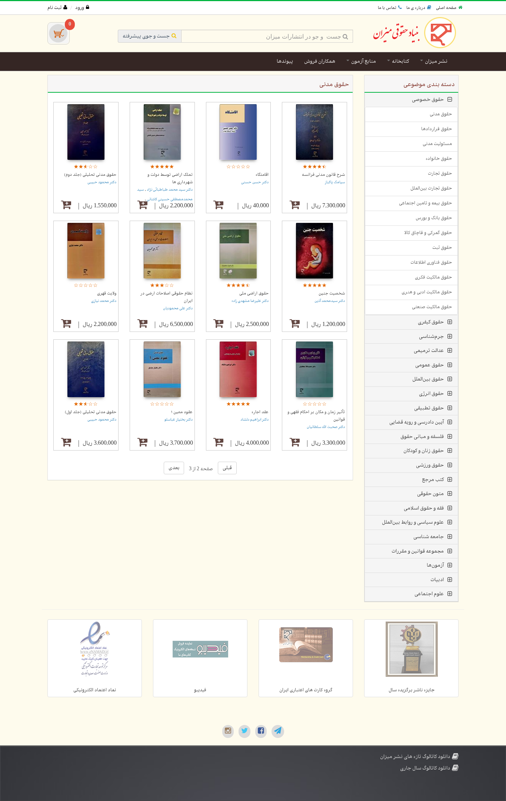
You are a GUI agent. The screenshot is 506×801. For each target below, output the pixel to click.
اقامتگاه (262, 174)
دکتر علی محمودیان (178, 308)
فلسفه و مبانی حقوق (422, 437)
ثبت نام (54, 8)
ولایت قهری (106, 293)
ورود (79, 8)
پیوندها (285, 61)
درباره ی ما (415, 7)
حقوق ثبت (442, 248)
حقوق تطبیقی (429, 408)
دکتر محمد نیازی (103, 301)
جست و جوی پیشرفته (146, 36)
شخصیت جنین (332, 293)
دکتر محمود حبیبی (101, 182)
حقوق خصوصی (428, 99)
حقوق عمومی (429, 365)
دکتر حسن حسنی (255, 182)
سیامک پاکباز (335, 182)
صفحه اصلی (446, 7)
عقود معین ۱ (182, 412)
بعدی (174, 468)
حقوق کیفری (431, 322)
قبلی (227, 468)
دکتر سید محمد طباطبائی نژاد (169, 189)
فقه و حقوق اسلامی (424, 508)
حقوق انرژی (431, 393)
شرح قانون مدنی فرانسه (323, 174)
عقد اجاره (260, 412)
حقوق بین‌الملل (428, 379)
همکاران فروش (319, 61)
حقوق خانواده (439, 159)
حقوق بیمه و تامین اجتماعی (425, 203)
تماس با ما (387, 7)
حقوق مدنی (441, 114)
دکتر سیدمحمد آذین (329, 301)
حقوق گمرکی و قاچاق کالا (428, 233)
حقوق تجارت (440, 174)
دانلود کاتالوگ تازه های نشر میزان (415, 757)
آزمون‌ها (435, 565)
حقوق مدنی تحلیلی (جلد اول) (90, 412)
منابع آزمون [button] (363, 61)
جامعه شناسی (428, 537)
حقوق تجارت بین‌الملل (431, 188)
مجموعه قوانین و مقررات (418, 551)
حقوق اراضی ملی (254, 293)
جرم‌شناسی (431, 336)
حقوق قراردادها (436, 129)
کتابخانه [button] (400, 61)
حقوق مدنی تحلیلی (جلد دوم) (90, 174)
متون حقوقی (430, 494)
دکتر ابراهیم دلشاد (254, 419)
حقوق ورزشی (430, 465)
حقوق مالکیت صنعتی (432, 307)
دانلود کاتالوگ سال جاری (425, 768)
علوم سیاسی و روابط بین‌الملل (413, 522)
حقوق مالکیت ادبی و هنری (427, 292)
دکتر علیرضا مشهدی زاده (250, 301)
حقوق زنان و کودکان (423, 451)
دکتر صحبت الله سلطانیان (326, 427)
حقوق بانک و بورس (434, 218)
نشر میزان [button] (435, 61)
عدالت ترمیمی (429, 350)
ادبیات (437, 580)
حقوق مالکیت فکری (433, 277)
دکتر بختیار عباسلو (178, 419)
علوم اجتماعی (429, 594)
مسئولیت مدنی (437, 144)
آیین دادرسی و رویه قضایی (416, 422)
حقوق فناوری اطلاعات (431, 263)
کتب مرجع (433, 480)
